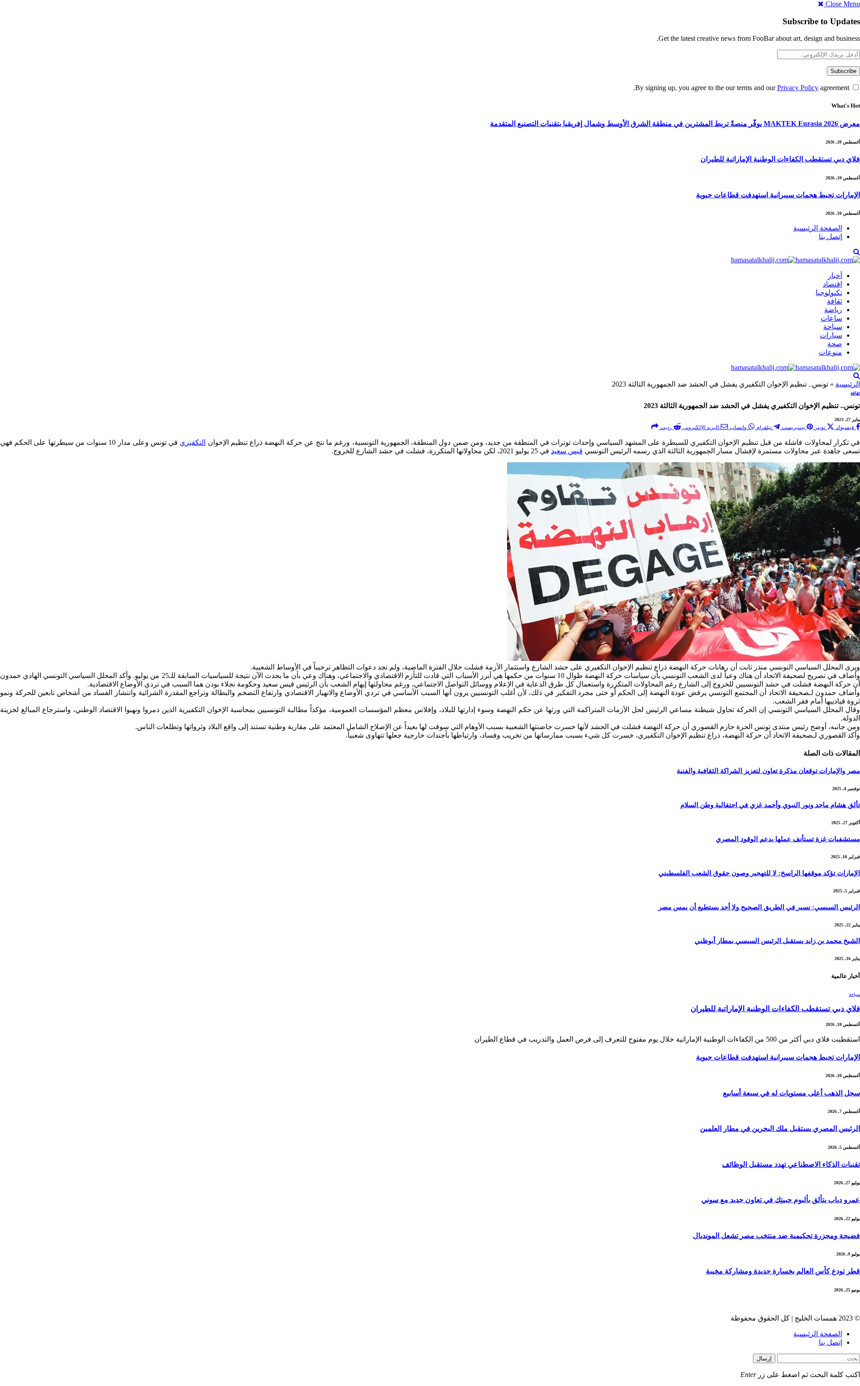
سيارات (831, 335)
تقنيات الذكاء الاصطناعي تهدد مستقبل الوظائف (791, 1164)
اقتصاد (832, 284)
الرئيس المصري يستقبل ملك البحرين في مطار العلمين (780, 1128)
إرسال (764, 1358)
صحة (834, 344)
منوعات (830, 352)
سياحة (832, 326)
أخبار (835, 275)
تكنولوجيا (829, 292)
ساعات (831, 318)
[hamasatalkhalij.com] (795, 260)
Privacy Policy (797, 87)
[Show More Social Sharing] (654, 426)
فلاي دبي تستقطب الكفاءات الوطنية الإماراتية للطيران (780, 159)
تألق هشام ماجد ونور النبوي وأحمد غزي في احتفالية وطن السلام (770, 804)
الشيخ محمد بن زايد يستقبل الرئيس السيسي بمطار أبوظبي (777, 940)
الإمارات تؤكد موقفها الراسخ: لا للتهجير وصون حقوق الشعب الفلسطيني (759, 873)
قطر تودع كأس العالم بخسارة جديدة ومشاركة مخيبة (783, 1271)
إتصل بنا (830, 236)
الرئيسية (847, 384)
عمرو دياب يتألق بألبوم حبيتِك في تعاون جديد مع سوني (780, 1200)
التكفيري (193, 442)
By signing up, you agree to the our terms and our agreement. (742, 87)
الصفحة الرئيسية (817, 228)
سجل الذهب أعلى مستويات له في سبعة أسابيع (791, 1093)
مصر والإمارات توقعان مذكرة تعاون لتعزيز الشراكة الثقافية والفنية (768, 770)
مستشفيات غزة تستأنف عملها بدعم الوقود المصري (788, 839)
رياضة (833, 309)
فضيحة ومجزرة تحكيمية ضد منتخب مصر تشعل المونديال (776, 1235)
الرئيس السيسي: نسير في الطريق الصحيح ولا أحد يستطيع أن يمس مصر (759, 907)
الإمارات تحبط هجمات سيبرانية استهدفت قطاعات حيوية (778, 195)
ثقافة (834, 301)
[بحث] (856, 252)
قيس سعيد (567, 451)
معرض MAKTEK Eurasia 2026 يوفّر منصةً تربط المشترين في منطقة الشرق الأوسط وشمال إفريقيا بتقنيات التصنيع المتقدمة (675, 123)
